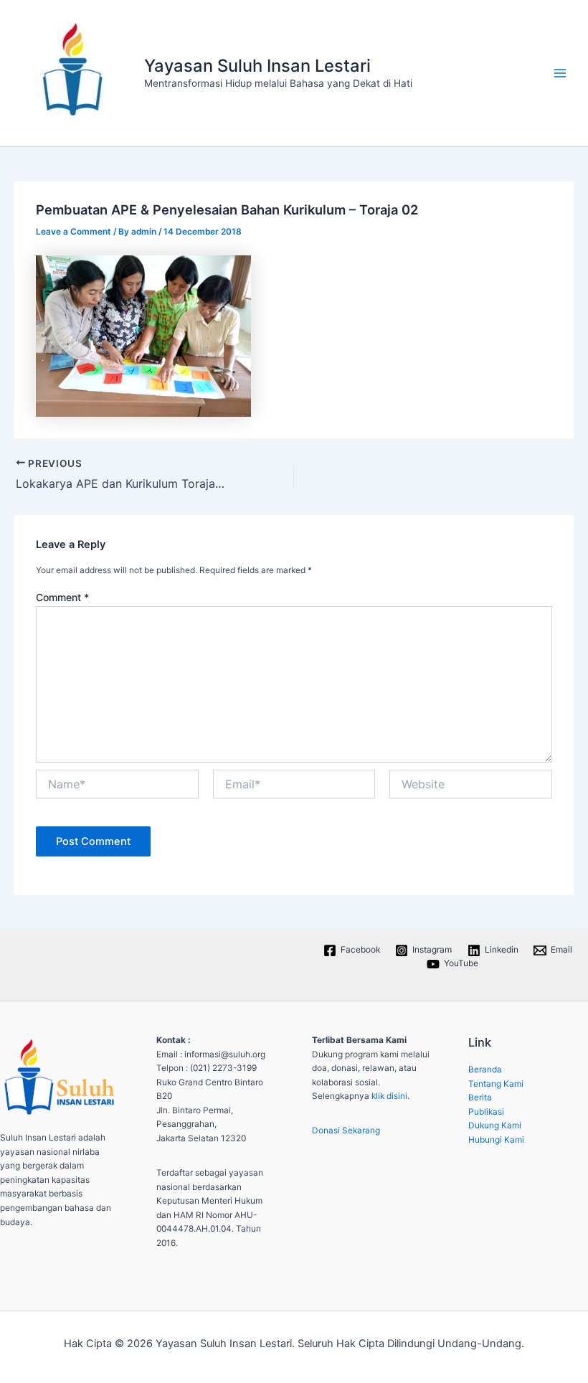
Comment (62, 597)
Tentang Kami (495, 1084)
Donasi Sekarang (346, 1130)
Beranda (485, 1070)
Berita (480, 1097)
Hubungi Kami (496, 1140)
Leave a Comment (73, 232)
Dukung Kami (494, 1125)
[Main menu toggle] (560, 73)
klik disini (389, 1096)
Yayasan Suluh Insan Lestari (257, 65)
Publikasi (486, 1112)
